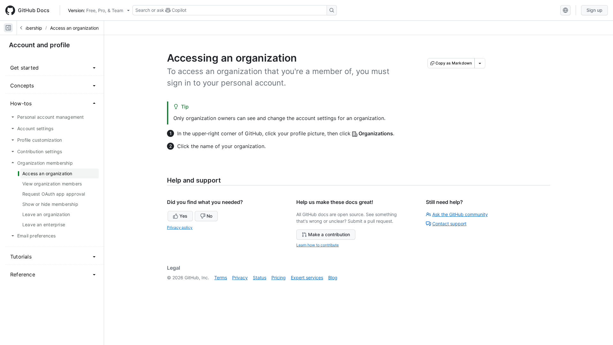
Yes (183, 216)
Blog (332, 277)
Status (259, 277)
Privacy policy (180, 227)
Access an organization (74, 28)
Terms (220, 277)
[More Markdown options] (479, 63)
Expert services (307, 277)
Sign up (594, 10)
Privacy (240, 277)
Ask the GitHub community (460, 214)
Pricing (278, 277)
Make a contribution (329, 234)
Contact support (449, 223)
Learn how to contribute (317, 245)
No (209, 216)
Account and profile (39, 45)
